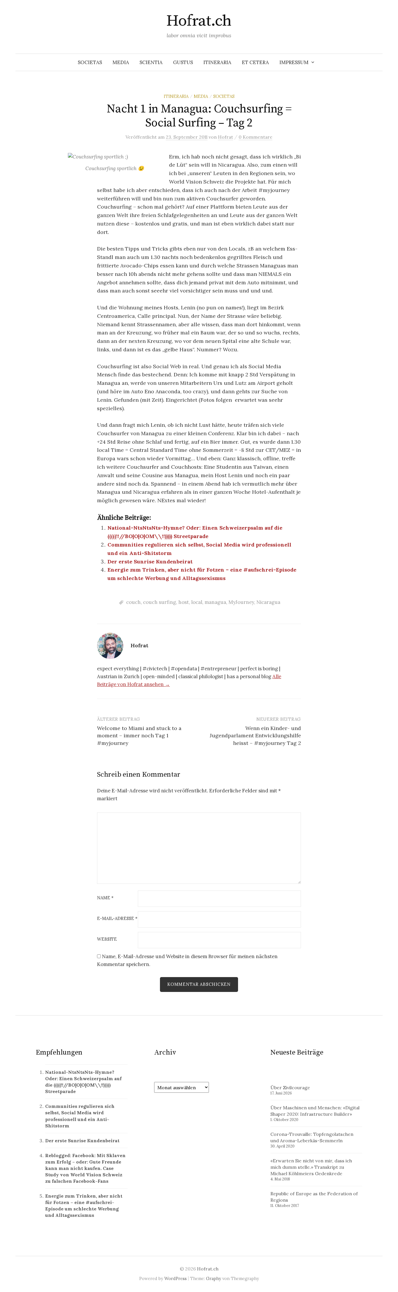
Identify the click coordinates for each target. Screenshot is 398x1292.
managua (215, 602)
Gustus (183, 62)
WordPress (175, 1278)
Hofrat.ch (198, 21)
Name (105, 898)
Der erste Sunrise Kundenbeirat (150, 561)
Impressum (294, 62)
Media (120, 62)
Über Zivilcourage (290, 1087)
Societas (90, 62)
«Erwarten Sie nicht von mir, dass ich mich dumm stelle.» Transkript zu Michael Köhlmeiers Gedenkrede (311, 1167)
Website (107, 939)
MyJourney (241, 602)
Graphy (213, 1278)
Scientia (151, 62)
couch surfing (159, 602)
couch (133, 602)
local (196, 602)
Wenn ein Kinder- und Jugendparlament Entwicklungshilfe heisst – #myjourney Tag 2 (255, 735)
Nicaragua (268, 602)
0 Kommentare (255, 137)
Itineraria (217, 62)
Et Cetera (255, 62)
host (183, 602)
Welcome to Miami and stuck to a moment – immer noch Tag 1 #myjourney (139, 735)
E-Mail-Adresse (117, 918)
